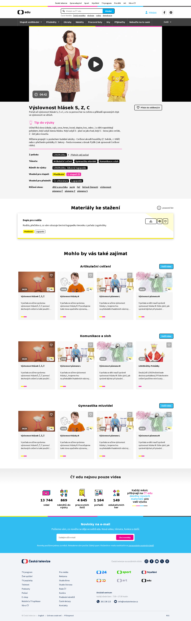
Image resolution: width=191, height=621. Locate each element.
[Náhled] (159, 221)
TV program (107, 3)
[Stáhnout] (151, 221)
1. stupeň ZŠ (74, 174)
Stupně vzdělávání (29, 22)
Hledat (108, 11)
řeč (78, 187)
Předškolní (59, 174)
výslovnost (105, 187)
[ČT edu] (24, 13)
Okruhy (67, 22)
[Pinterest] (170, 12)
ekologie (90, 15)
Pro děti (117, 3)
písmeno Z (70, 191)
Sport (86, 3)
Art (125, 3)
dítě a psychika (60, 187)
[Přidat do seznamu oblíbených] (165, 221)
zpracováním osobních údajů (141, 545)
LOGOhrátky (60, 154)
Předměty (51, 22)
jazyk (72, 187)
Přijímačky (119, 22)
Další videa (166, 266)
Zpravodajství (76, 3)
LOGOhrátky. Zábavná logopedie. (70, 167)
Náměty (80, 22)
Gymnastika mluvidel (85, 161)
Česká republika (79, 15)
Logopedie (76, 180)
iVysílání (95, 3)
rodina (98, 15)
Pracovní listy (95, 22)
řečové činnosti (90, 187)
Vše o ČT (132, 3)
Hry (108, 22)
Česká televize (61, 3)
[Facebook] (164, 12)
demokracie (107, 15)
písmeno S (82, 191)
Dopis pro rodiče (32, 220)
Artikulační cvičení (63, 161)
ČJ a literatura (61, 180)
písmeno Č (57, 191)
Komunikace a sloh (109, 161)
